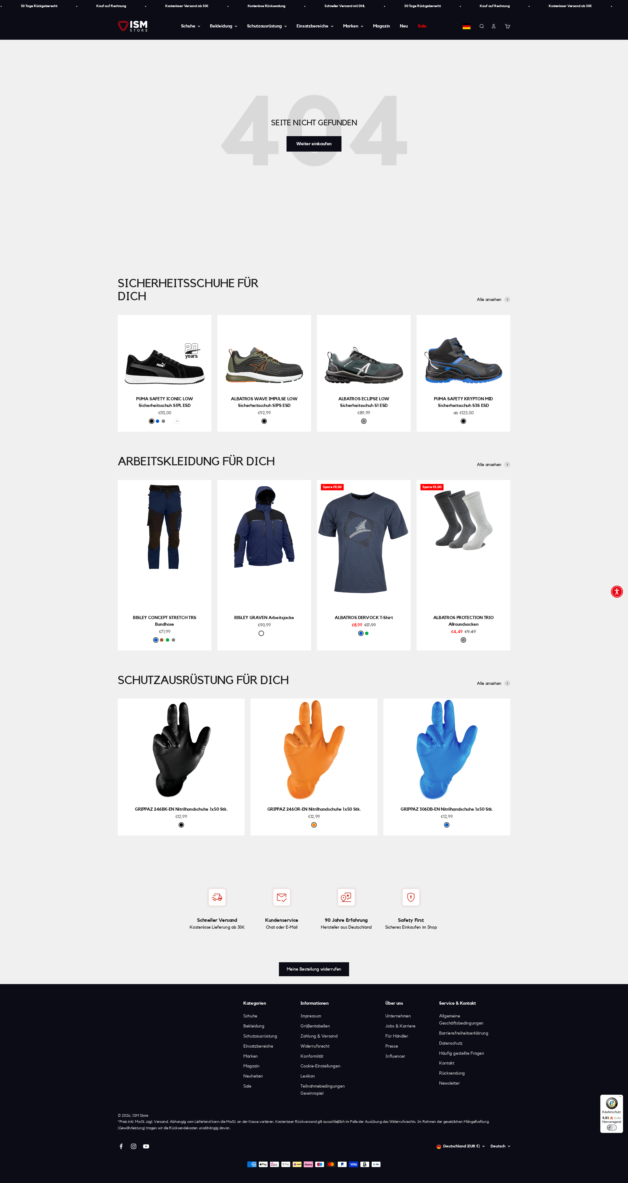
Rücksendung (452, 1073)
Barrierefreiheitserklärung (463, 1033)
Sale (422, 26)
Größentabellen (315, 1026)
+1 (177, 421)
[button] (617, 591)
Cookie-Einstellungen (320, 1066)
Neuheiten (253, 1076)
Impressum (311, 1016)
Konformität (312, 1056)
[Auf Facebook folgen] (121, 1146)
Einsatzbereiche (312, 26)
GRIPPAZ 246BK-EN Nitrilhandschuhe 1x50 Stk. (181, 809)
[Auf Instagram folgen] (133, 1146)
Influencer (395, 1056)
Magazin (381, 26)
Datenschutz (450, 1043)
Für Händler (396, 1036)
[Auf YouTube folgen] (146, 1146)
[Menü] (620, 1098)
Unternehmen (398, 1016)
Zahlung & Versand (319, 1036)
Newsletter (449, 1083)
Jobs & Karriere (400, 1026)
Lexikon (308, 1076)
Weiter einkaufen (314, 144)
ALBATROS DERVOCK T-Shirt (364, 617)
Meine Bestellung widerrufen (314, 969)
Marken (350, 26)
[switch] (612, 1128)
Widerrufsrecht (315, 1046)
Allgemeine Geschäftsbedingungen (461, 1019)
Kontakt (446, 1063)
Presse (391, 1046)
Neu (404, 26)
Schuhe (188, 26)
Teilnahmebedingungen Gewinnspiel (323, 1089)
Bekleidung (221, 26)
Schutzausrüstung (264, 26)
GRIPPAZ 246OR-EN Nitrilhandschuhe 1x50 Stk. (314, 809)
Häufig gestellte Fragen (461, 1053)
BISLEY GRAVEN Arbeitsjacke (264, 617)
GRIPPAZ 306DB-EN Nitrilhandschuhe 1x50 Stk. (447, 809)
